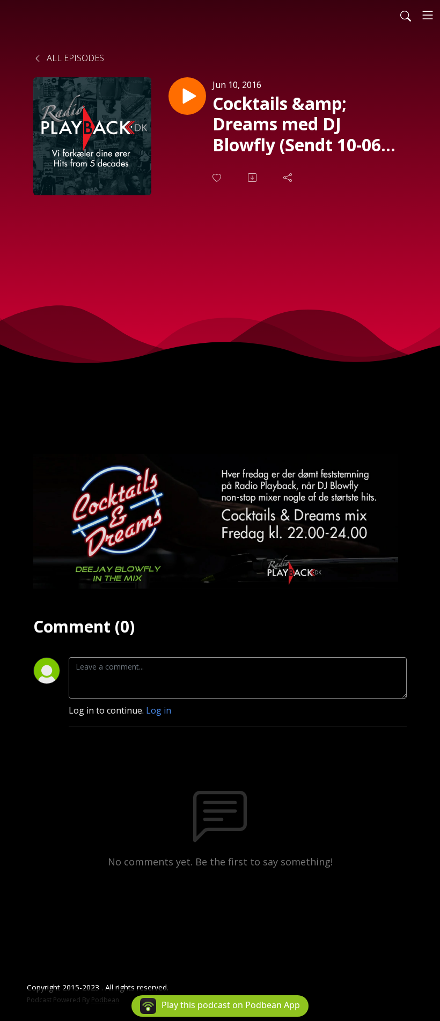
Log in (158, 710)
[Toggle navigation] (427, 15)
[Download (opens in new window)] (253, 177)
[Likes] (217, 177)
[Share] (288, 177)
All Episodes (74, 58)
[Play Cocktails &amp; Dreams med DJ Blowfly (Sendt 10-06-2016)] (187, 96)
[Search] (405, 15)
